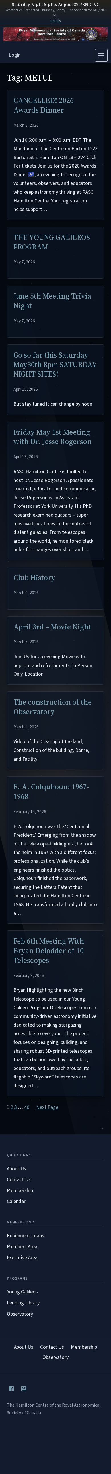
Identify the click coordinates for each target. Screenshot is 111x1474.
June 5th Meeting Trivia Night (52, 301)
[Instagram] (23, 1388)
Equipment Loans (25, 1235)
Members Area (22, 1246)
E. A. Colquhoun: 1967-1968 (51, 791)
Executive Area (22, 1257)
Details (55, 21)
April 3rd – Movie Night (52, 627)
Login (15, 55)
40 (26, 1107)
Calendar (16, 1201)
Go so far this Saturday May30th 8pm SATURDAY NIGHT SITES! (55, 364)
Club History (34, 578)
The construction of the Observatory (52, 707)
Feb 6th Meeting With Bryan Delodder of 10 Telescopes (48, 950)
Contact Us (19, 1179)
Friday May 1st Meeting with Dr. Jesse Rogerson (52, 437)
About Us (16, 1168)
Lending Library (23, 1302)
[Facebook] (11, 1388)
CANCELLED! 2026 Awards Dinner (43, 105)
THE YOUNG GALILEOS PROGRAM (51, 242)
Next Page (47, 1107)
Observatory (20, 1313)
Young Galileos (22, 1291)
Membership (20, 1190)
